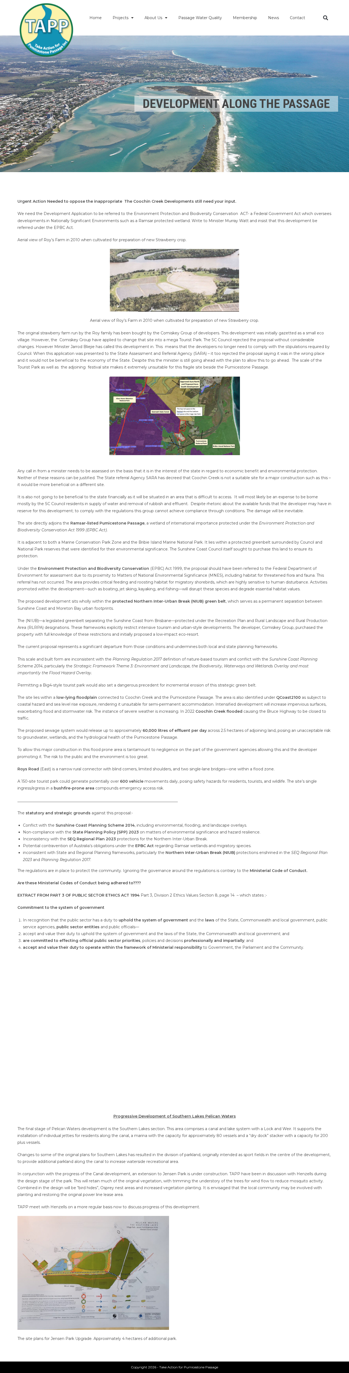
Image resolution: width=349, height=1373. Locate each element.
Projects (120, 17)
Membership (245, 17)
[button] (325, 17)
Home (95, 17)
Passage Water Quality (200, 17)
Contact (297, 17)
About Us (153, 17)
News (273, 17)
